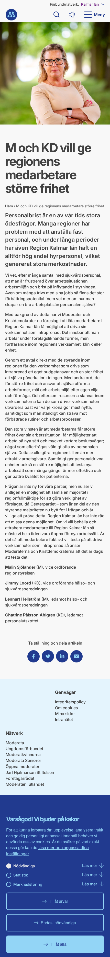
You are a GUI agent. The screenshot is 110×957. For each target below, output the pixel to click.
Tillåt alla (58, 944)
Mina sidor (65, 713)
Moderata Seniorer (23, 760)
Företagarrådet (20, 778)
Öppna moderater (22, 766)
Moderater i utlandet (25, 784)
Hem (9, 206)
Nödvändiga (24, 865)
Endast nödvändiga (58, 923)
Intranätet (64, 719)
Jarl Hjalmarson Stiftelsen (30, 772)
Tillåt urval (58, 901)
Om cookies (66, 707)
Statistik (20, 875)
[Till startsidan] (11, 14)
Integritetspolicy (70, 701)
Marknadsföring (27, 884)
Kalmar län (90, 4)
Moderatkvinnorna (23, 754)
